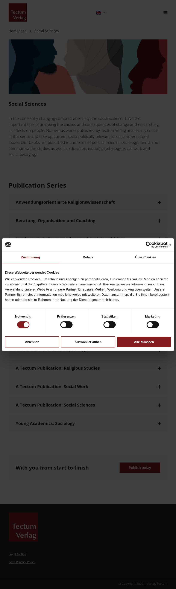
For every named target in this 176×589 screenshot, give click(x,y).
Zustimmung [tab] (30, 257)
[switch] (66, 324)
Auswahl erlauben (88, 342)
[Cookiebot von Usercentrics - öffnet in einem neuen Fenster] (152, 244)
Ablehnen (32, 342)
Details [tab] (88, 257)
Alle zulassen (144, 342)
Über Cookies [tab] (145, 257)
